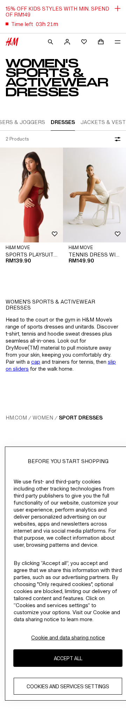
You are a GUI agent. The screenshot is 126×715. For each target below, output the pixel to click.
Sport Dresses (81, 418)
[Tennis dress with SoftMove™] (94, 195)
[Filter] (116, 139)
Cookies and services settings (68, 686)
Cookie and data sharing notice (68, 638)
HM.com (16, 418)
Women (43, 418)
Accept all (68, 658)
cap (35, 362)
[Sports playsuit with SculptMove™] (31, 195)
